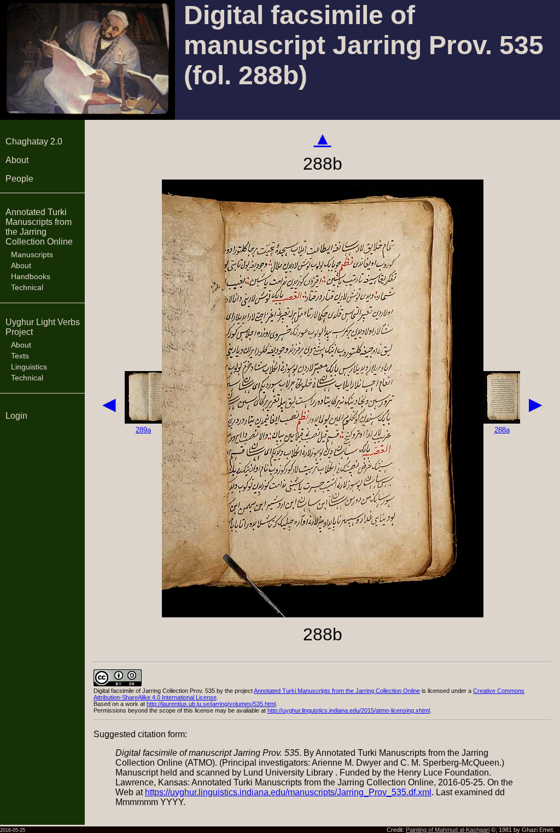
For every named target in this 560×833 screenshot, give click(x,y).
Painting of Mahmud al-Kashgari (447, 829)
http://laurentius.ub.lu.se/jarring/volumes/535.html (211, 704)
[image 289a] (143, 420)
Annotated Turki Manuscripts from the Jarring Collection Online (39, 226)
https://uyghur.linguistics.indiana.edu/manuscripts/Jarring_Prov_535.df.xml (288, 792)
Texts (20, 355)
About (16, 160)
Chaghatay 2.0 (33, 141)
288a (502, 430)
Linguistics (29, 366)
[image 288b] (322, 614)
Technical (27, 287)
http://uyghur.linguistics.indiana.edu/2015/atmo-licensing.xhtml (348, 710)
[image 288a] (501, 420)
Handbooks (30, 276)
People (19, 178)
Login (16, 415)
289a (143, 430)
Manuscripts (32, 254)
